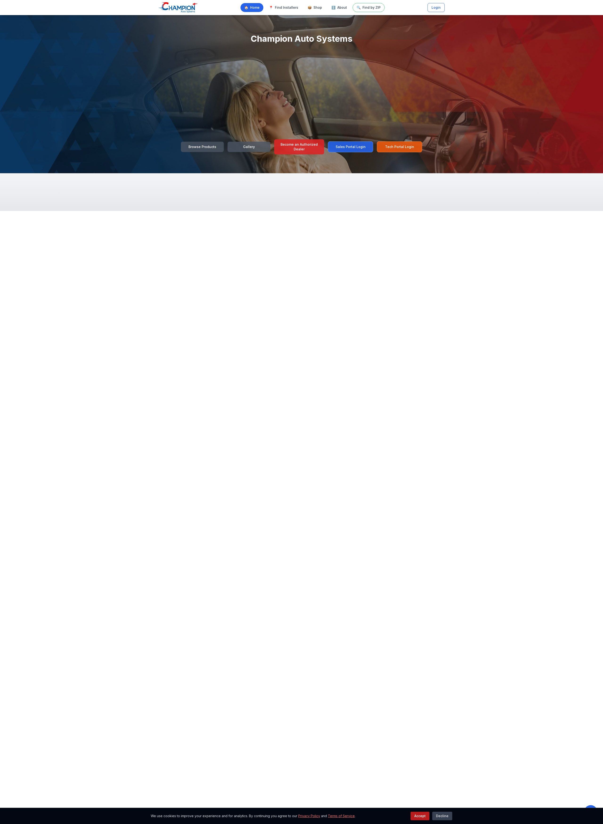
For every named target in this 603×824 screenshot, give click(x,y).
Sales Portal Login (351, 147)
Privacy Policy (309, 816)
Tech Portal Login (399, 147)
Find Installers (283, 7)
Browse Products (202, 147)
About (339, 7)
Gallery (249, 147)
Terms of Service (341, 816)
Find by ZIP (369, 7)
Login (436, 7)
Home (252, 7)
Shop (315, 7)
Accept (420, 816)
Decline (442, 816)
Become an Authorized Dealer (299, 146)
